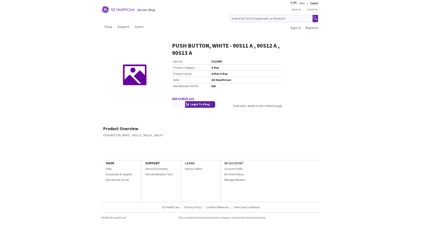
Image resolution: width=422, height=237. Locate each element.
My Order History (234, 174)
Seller (176, 80)
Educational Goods (117, 180)
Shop (108, 26)
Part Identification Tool (159, 174)
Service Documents (156, 169)
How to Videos (193, 169)
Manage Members (234, 180)
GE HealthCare (170, 207)
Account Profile (233, 169)
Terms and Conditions (247, 207)
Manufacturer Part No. (186, 86)
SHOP (110, 163)
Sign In (296, 27)
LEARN (190, 163)
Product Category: (184, 68)
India (302, 3)
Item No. (178, 61)
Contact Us (312, 9)
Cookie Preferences (217, 207)
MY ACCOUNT (234, 163)
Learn (139, 26)
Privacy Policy (192, 207)
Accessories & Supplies (119, 174)
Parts (109, 169)
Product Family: (182, 74)
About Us (296, 9)
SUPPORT (152, 163)
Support (123, 26)
